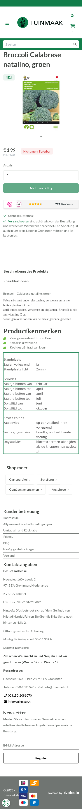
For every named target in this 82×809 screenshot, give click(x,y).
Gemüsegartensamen (24, 489)
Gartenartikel (18, 479)
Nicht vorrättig (41, 188)
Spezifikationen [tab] (16, 281)
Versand (9, 555)
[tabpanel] (41, 103)
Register (41, 758)
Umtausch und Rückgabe (20, 530)
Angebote (59, 489)
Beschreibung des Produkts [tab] (25, 271)
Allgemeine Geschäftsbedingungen (27, 524)
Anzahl (7, 165)
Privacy (8, 536)
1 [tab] (41, 137)
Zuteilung (47, 479)
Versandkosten (18, 221)
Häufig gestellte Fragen (19, 549)
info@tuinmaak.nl (19, 701)
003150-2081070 (19, 695)
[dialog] (6, 803)
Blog (6, 543)
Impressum (11, 518)
